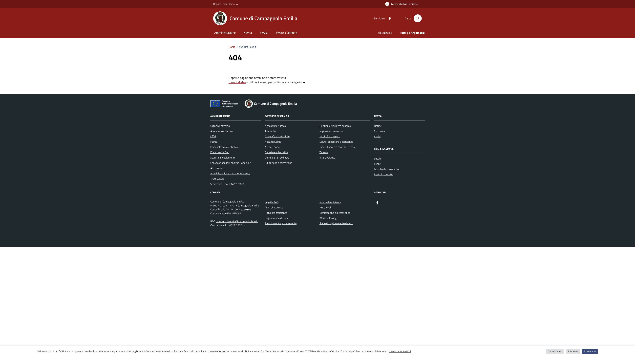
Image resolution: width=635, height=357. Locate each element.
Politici (213, 142)
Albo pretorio (217, 168)
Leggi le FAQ (272, 202)
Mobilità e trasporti (329, 136)
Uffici (213, 136)
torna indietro (237, 82)
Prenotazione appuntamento (280, 223)
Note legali (325, 207)
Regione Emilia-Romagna (225, 4)
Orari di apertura (274, 207)
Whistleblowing (328, 218)
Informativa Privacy (330, 202)
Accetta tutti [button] (590, 351)
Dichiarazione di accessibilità (334, 213)
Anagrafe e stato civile (277, 136)
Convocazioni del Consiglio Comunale (230, 163)
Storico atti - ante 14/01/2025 (227, 184)
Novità (248, 32)
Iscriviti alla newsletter (386, 169)
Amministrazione (225, 32)
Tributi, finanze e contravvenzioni (337, 147)
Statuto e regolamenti (222, 157)
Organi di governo (220, 126)
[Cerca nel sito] (418, 18)
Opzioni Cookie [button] (555, 351)
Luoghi (377, 158)
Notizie (378, 126)
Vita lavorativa (327, 157)
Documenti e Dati (219, 152)
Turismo (323, 152)
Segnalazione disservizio (278, 218)
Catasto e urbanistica (276, 152)
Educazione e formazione (278, 163)
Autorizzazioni (272, 147)
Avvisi (377, 136)
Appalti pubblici (273, 142)
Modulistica (385, 32)
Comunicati (380, 131)
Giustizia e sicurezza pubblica (335, 126)
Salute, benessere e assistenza (336, 142)
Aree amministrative (221, 131)
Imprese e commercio (331, 131)
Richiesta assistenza (276, 213)
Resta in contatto (383, 174)
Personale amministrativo (224, 147)
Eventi (377, 164)
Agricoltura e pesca (275, 126)
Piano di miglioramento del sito (336, 223)
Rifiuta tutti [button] (573, 351)
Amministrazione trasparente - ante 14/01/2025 (230, 176)
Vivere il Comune (286, 32)
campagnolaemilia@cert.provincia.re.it (237, 221)
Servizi (264, 32)
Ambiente (270, 131)
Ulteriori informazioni (400, 351)
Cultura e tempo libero (277, 157)
